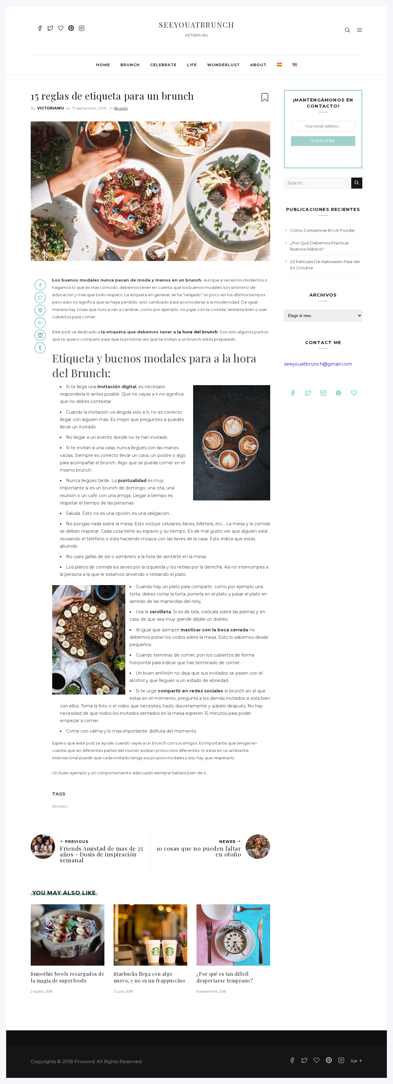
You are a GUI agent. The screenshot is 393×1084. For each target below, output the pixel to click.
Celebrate (163, 65)
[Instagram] (81, 29)
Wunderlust (223, 65)
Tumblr (40, 348)
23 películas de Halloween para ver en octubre (325, 264)
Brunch (130, 65)
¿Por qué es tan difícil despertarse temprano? (224, 977)
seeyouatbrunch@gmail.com (318, 364)
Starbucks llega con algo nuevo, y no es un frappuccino (149, 977)
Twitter (40, 297)
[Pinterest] (71, 29)
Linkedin (40, 335)
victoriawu (50, 108)
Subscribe (323, 141)
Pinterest (40, 310)
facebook (40, 285)
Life (192, 65)
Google (40, 322)
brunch (60, 806)
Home (103, 65)
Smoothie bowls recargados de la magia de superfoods (67, 977)
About (258, 65)
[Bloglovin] (61, 29)
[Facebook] (40, 29)
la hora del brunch (197, 331)
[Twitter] (50, 29)
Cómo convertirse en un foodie (322, 230)
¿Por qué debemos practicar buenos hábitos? (319, 245)
